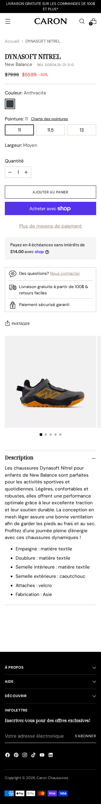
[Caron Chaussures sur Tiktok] (33, 755)
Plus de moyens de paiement (50, 226)
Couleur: (25, 93)
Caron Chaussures (52, 778)
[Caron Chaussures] (50, 21)
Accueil (12, 41)
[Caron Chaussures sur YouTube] (42, 755)
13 (82, 130)
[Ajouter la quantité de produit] (10, 172)
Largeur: (21, 145)
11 (19, 130)
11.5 (50, 130)
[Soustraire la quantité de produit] (26, 172)
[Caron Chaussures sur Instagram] (24, 755)
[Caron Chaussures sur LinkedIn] (50, 755)
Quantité (14, 161)
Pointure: (16, 119)
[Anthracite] (10, 104)
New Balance (18, 64)
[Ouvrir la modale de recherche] (81, 21)
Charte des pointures (49, 118)
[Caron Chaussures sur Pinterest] (16, 755)
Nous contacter (65, 273)
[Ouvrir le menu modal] (7, 21)
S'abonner (85, 736)
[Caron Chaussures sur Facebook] (7, 755)
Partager (21, 323)
